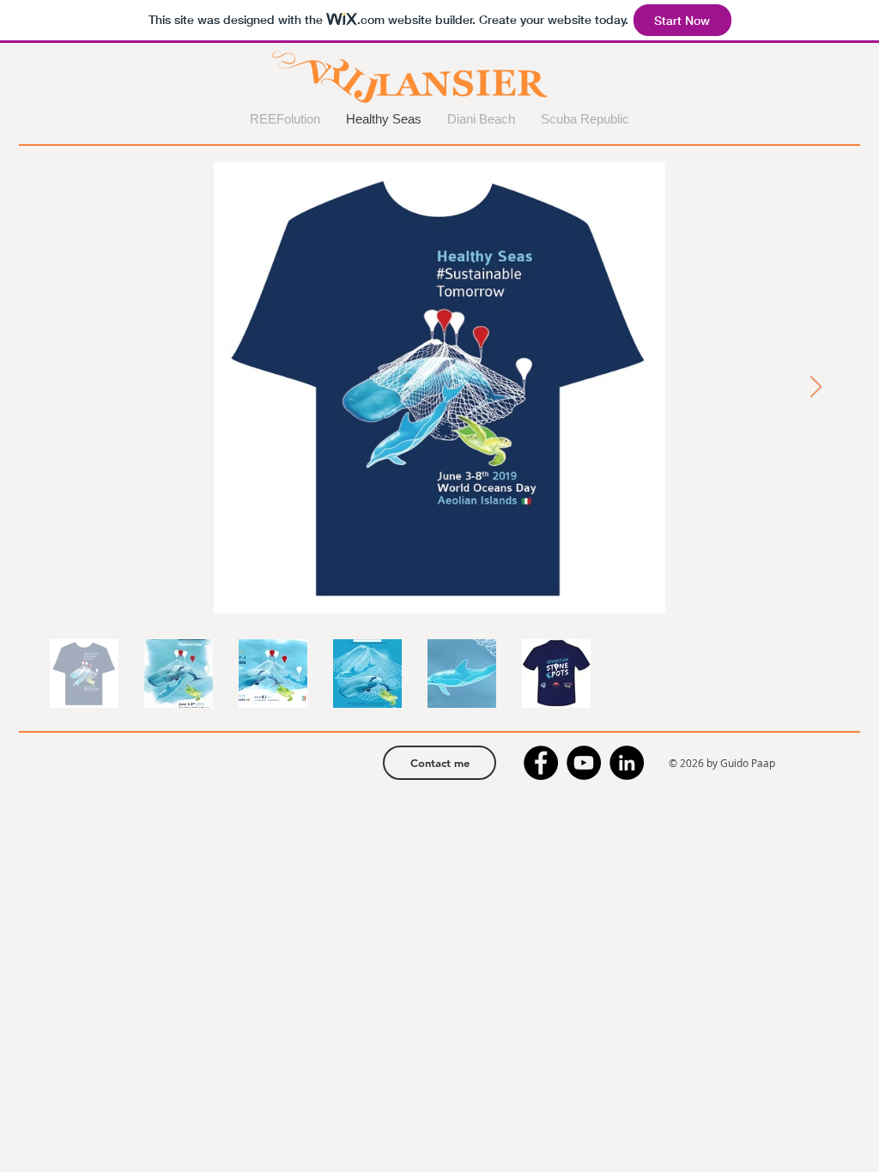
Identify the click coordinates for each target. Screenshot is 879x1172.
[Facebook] (541, 763)
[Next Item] (815, 387)
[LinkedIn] (626, 763)
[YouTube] (584, 763)
